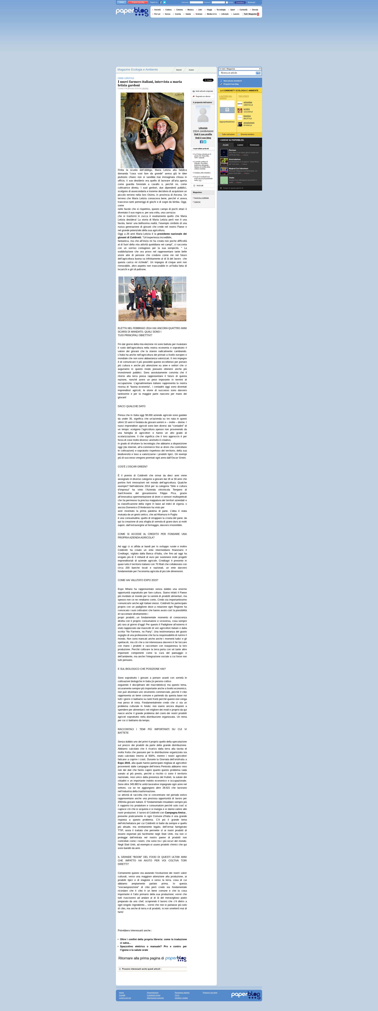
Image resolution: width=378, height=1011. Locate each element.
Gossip (255, 10)
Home (121, 2)
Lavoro (236, 14)
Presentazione (153, 993)
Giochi (178, 70)
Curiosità (243, 10)
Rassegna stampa (182, 993)
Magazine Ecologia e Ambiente (138, 69)
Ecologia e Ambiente (201, 198)
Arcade (226, 145)
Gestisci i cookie (181, 998)
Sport (232, 10)
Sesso (167, 14)
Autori (191, 70)
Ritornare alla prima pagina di (141, 958)
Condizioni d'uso (153, 995)
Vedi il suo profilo (203, 134)
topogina (247, 116)
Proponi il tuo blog (231, 84)
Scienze (199, 14)
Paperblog (132, 12)
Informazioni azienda (155, 998)
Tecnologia (221, 10)
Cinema (179, 10)
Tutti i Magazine (250, 14)
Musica (191, 10)
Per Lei (157, 14)
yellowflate (248, 102)
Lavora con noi (125, 998)
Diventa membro (247, 134)
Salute (188, 14)
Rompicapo (254, 145)
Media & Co (212, 14)
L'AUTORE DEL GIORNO (225, 97)
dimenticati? (251, 2)
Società (157, 10)
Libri (200, 10)
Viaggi (209, 10)
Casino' (240, 145)
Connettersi (240, 2)
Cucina (178, 14)
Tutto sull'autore (228, 134)
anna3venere (249, 123)
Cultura (168, 10)
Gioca (246, 155)
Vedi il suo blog (203, 137)
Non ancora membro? (233, 81)
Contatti (122, 995)
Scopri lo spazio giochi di (233, 188)
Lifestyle (145, 88)
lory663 (247, 109)
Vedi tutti (200, 186)
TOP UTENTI (243, 96)
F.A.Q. (177, 995)
